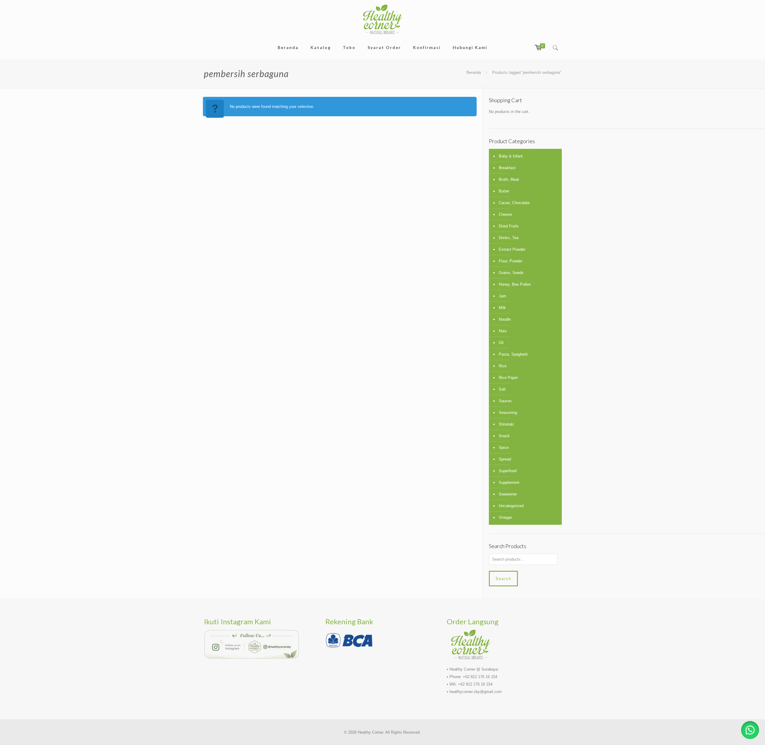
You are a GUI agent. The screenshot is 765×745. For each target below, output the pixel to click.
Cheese (505, 214)
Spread (505, 459)
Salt (502, 389)
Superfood (507, 471)
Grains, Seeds (511, 272)
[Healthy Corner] (382, 19)
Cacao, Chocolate (514, 203)
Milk (502, 307)
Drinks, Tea (508, 237)
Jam (502, 296)
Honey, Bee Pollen (515, 284)
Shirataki (506, 424)
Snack (504, 436)
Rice (503, 366)
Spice (504, 447)
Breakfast (507, 168)
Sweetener (508, 494)
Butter (504, 191)
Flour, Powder (510, 261)
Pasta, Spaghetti (513, 354)
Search (503, 578)
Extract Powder (512, 249)
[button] (750, 730)
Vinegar (505, 517)
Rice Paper (508, 377)
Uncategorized (511, 506)
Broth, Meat (509, 179)
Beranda (473, 72)
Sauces (505, 401)
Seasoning (508, 412)
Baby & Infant (511, 156)
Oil (501, 342)
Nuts (503, 331)
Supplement (509, 482)
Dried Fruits (509, 226)
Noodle (505, 319)
